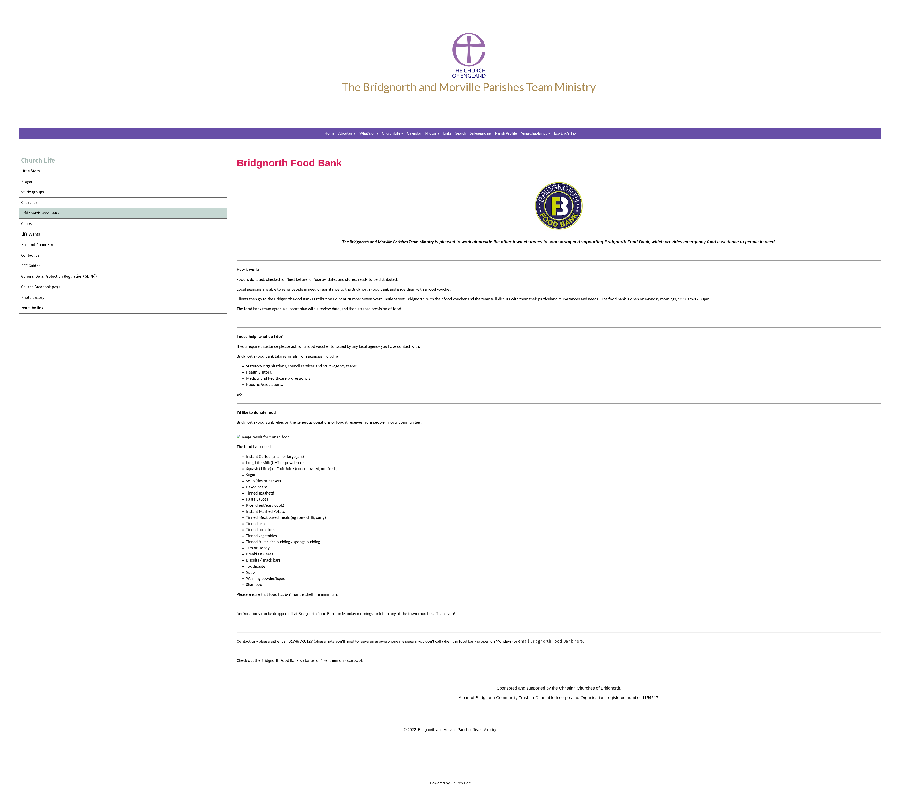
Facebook (354, 660)
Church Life (391, 133)
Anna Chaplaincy (534, 133)
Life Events (30, 234)
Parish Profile (506, 133)
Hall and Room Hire (37, 245)
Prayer (27, 181)
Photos (431, 133)
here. (578, 641)
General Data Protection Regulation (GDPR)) (59, 276)
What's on (367, 133)
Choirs (26, 223)
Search (460, 133)
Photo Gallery (32, 297)
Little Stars (30, 171)
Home (329, 133)
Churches (29, 202)
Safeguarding (480, 133)
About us (345, 133)
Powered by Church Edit (450, 783)
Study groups (32, 192)
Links (447, 133)
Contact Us (30, 255)
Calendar (414, 133)
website (306, 660)
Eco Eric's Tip (565, 133)
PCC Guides (30, 266)
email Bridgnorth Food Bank (545, 641)
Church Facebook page (40, 287)
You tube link (32, 308)
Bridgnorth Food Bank (40, 213)
